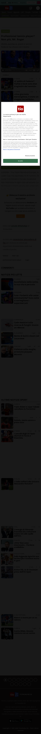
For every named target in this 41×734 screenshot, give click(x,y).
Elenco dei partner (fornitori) (11, 149)
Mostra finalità (30, 155)
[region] (20, 134)
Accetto (20, 161)
